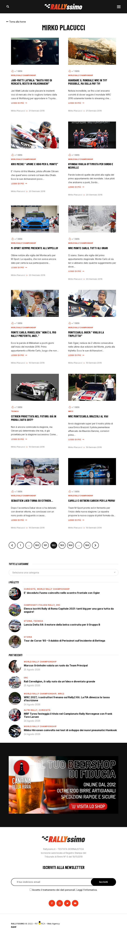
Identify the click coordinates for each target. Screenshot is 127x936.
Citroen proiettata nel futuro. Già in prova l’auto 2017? (33, 418)
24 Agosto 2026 (32, 704)
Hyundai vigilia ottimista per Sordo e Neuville (90, 165)
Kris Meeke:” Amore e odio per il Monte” (34, 164)
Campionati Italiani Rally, (40, 605)
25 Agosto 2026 (32, 669)
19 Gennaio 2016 (37, 363)
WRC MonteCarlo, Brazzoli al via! (88, 416)
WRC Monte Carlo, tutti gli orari (88, 248)
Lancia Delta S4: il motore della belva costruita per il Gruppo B (62, 624)
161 (46, 544)
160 (37, 544)
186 (87, 544)
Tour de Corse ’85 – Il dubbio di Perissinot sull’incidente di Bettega (64, 640)
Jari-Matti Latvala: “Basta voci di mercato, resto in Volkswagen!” (31, 82)
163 (63, 544)
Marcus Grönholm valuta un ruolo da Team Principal (56, 665)
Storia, (28, 621)
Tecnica (15, 411)
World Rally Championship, (41, 693)
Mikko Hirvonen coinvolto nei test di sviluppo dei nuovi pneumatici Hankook (70, 730)
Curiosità (44, 710)
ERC (58, 605)
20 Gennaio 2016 (37, 191)
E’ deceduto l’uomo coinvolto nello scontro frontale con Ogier (62, 592)
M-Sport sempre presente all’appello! (34, 248)
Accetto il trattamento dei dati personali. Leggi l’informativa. (64, 890)
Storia (28, 637)
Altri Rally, (31, 710)
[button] (16, 21)
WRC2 (61, 693)
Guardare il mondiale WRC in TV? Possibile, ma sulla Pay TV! (87, 82)
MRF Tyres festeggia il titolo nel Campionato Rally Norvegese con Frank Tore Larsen (68, 715)
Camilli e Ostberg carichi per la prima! (91, 500)
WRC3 (70, 411)
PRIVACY (111, 923)
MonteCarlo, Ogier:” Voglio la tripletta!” (86, 334)
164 (71, 544)
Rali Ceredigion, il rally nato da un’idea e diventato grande (59, 681)
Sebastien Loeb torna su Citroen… (32, 500)
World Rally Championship (23, 75)
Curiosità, (30, 589)
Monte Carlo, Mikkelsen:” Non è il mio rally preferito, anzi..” (33, 334)
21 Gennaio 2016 (37, 110)
